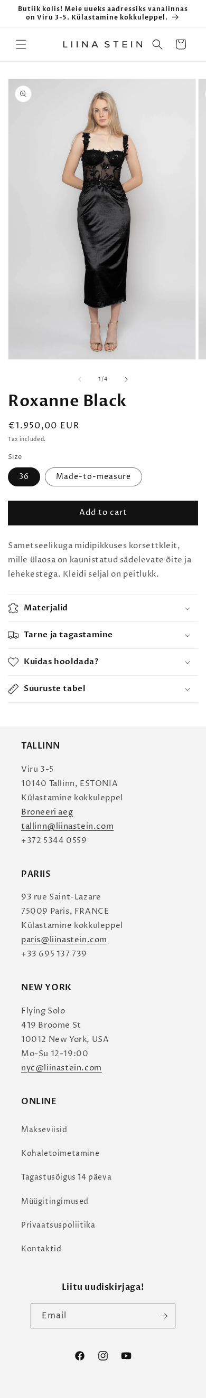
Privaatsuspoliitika (58, 1225)
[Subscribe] (163, 1316)
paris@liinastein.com (64, 939)
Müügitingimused (55, 1201)
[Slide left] (79, 379)
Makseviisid (44, 1130)
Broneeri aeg (47, 812)
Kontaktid (41, 1249)
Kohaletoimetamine (60, 1153)
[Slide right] (126, 379)
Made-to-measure (93, 477)
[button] (21, 44)
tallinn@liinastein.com (67, 826)
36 (24, 477)
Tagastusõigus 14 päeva (66, 1177)
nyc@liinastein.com (61, 1068)
